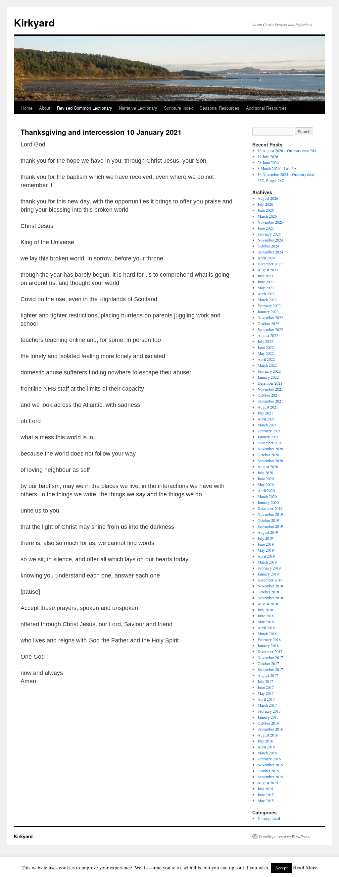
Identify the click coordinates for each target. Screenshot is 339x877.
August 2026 (268, 198)
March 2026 (267, 216)
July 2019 (265, 538)
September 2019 (270, 526)
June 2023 (266, 281)
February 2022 (269, 371)
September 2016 (270, 729)
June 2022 (266, 347)
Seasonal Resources (219, 108)
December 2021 (270, 383)
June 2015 (266, 794)
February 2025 (269, 234)
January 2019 (268, 573)
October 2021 (268, 395)
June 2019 (266, 544)
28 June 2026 (268, 162)
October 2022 (268, 323)
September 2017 (270, 669)
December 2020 (270, 442)
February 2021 (269, 430)
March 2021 (267, 424)
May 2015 (266, 800)
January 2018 (268, 645)
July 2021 (265, 412)
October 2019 (268, 520)
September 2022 (270, 329)
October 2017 (268, 663)
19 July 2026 (268, 156)
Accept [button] (281, 868)
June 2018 (266, 615)
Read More (305, 867)
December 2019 (270, 508)
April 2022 (266, 359)
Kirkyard (34, 22)
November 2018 (270, 585)
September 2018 (270, 597)
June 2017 (266, 687)
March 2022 (267, 365)
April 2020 (266, 490)
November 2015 (270, 764)
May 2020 (266, 484)
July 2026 (265, 204)
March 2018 (267, 633)
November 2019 (270, 514)
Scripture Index (178, 108)
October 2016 (268, 723)
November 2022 (270, 317)
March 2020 (267, 496)
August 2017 (268, 675)
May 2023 (266, 287)
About (44, 108)
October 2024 (268, 245)
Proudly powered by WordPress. (284, 836)
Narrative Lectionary (138, 108)
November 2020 (270, 448)
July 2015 (265, 788)
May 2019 (266, 550)
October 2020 (268, 454)
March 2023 (267, 299)
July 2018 (265, 609)
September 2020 (270, 460)
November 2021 (270, 389)
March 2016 (267, 752)
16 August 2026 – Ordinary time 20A (287, 150)
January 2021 (268, 436)
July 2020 (265, 472)
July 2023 (265, 275)
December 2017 (270, 651)
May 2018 (266, 621)
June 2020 (266, 478)
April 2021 (266, 418)
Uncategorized (269, 818)
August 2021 (268, 407)
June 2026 (266, 210)
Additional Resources (266, 108)
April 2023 (266, 293)
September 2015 (270, 776)
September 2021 (270, 401)
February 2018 (269, 639)
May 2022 (266, 353)
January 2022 (268, 377)
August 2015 (268, 782)
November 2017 (270, 657)
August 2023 (268, 269)
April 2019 (266, 556)
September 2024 (270, 251)
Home (26, 108)
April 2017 (266, 699)
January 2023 (268, 311)
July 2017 (265, 681)
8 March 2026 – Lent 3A (277, 168)
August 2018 (268, 603)
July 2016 (265, 740)
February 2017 (269, 711)
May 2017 (266, 693)
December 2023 (270, 263)
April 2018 (266, 627)
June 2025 (266, 228)
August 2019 (268, 532)
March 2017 (267, 705)
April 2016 (266, 746)
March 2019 (267, 562)
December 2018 (270, 579)
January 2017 (268, 717)
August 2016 (268, 735)
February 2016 (269, 758)
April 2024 (266, 257)
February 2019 (269, 568)
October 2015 (268, 770)
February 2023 (269, 305)
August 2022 (268, 335)
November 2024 (270, 240)
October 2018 (268, 591)
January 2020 (268, 502)
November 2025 (270, 222)
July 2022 (265, 341)
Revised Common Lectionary (84, 108)
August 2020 (268, 466)
